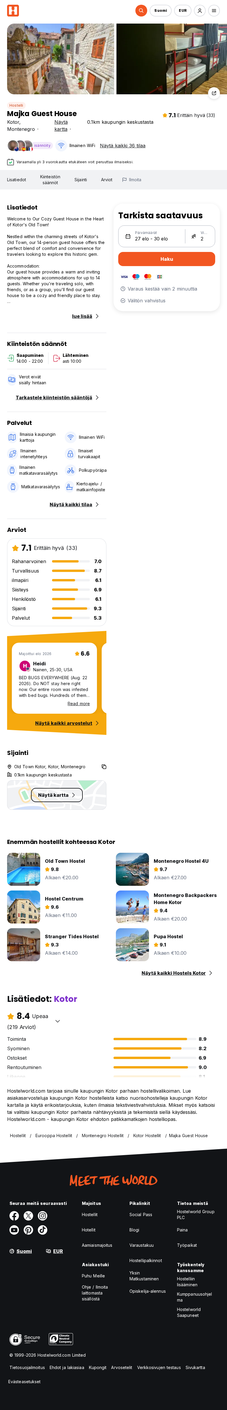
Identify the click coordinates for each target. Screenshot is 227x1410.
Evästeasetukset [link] (24, 1381)
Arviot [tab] (107, 179)
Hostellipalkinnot (145, 1260)
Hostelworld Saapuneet (189, 1312)
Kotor (13, 122)
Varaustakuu (141, 1245)
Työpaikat (187, 1245)
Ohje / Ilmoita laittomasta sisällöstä (95, 1292)
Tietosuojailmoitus (27, 1367)
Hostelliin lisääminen (187, 1281)
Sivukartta (195, 1367)
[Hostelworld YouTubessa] (14, 1230)
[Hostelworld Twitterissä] (28, 1216)
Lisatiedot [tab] (16, 179)
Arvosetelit (121, 1367)
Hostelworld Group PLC (196, 1214)
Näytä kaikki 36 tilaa (122, 146)
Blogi (134, 1229)
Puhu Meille (93, 1275)
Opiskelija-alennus (147, 1291)
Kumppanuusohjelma (194, 1297)
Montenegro (21, 129)
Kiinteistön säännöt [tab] (50, 179)
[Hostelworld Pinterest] (28, 1230)
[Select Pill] (141, 11)
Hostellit (90, 1214)
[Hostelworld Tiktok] (42, 1230)
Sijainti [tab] (80, 179)
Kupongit (98, 1367)
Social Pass (140, 1214)
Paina (182, 1229)
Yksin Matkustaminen (144, 1275)
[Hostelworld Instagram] (42, 1216)
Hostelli (16, 105)
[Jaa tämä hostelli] (214, 93)
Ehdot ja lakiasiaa (67, 1367)
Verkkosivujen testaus (159, 1367)
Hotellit (88, 1229)
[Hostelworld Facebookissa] (14, 1216)
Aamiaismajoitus (97, 1245)
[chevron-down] (58, 1021)
